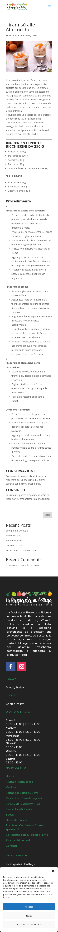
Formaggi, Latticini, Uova (22, 792)
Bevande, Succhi (16, 820)
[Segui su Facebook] (10, 666)
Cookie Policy (15, 704)
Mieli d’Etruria (13, 535)
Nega (29, 915)
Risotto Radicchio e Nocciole (21, 550)
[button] (53, 870)
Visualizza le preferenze (29, 924)
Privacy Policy (15, 687)
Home (10, 776)
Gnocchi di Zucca (15, 545)
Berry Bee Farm (14, 540)
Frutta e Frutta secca (19, 781)
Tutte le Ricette (14, 35)
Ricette (26, 35)
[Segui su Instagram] (21, 666)
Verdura (11, 787)
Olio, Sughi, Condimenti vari (23, 803)
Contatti (11, 845)
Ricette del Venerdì (18, 840)
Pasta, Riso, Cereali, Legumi (24, 798)
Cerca (47, 514)
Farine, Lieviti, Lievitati (20, 809)
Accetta (29, 906)
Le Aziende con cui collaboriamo (27, 834)
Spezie (10, 814)
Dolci (34, 35)
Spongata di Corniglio (17, 530)
